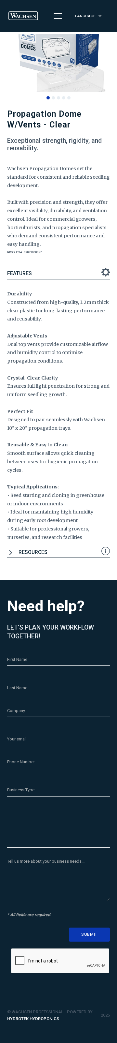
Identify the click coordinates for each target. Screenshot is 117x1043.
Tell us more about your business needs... (45, 861)
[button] (92, 16)
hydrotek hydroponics (33, 1018)
